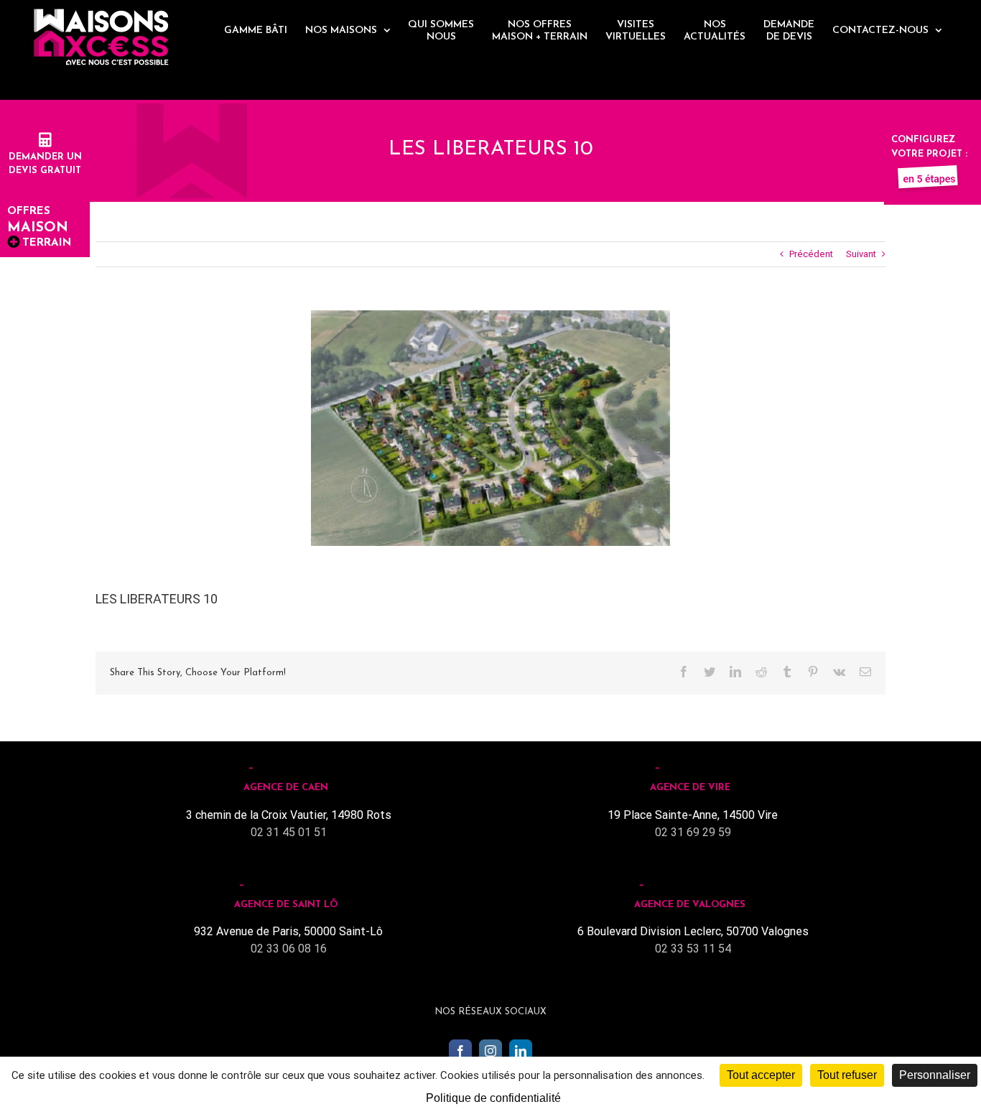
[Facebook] (460, 1050)
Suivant (861, 254)
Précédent (811, 254)
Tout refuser (847, 1075)
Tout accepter (761, 1075)
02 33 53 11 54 (693, 948)
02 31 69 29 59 (693, 832)
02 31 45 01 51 (289, 832)
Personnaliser (934, 1075)
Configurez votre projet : (929, 147)
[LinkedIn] (520, 1050)
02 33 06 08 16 (289, 948)
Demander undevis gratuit (45, 163)
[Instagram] (490, 1050)
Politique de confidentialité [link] (493, 1098)
